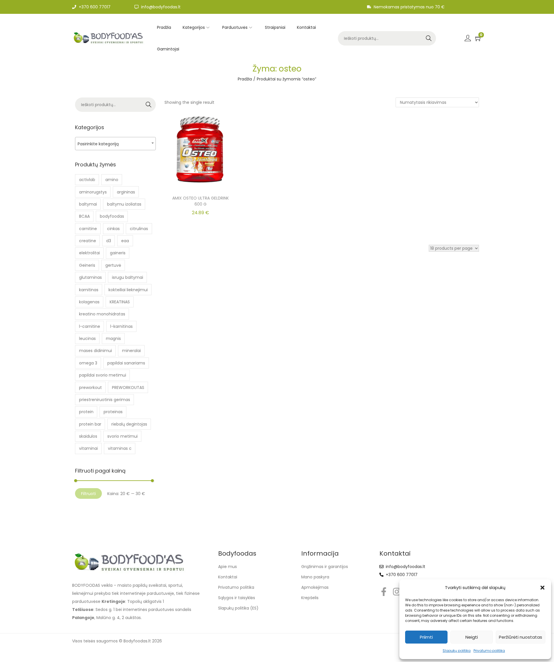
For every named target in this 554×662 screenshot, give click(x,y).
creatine (87, 241)
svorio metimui (122, 436)
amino (111, 180)
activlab (87, 180)
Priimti (426, 637)
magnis (113, 338)
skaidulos (88, 436)
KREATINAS (120, 302)
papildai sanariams (126, 363)
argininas (126, 192)
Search (429, 38)
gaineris (118, 253)
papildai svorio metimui (102, 375)
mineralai (131, 350)
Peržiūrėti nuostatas (520, 637)
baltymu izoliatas (124, 204)
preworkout (90, 387)
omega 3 (88, 363)
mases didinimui (95, 350)
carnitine (88, 229)
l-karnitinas (121, 326)
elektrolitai (89, 253)
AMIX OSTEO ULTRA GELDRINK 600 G (200, 201)
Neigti (471, 637)
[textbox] (115, 143)
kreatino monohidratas (102, 314)
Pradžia (245, 79)
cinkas (113, 229)
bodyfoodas (112, 216)
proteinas (113, 412)
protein (86, 412)
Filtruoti (88, 494)
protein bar (90, 424)
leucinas (87, 338)
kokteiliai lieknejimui (128, 290)
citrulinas (139, 229)
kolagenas (89, 302)
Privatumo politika (489, 650)
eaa (125, 241)
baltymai (88, 204)
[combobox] (115, 143)
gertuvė (113, 265)
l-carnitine (89, 326)
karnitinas (88, 290)
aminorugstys (93, 192)
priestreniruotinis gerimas (104, 400)
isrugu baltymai (127, 277)
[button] (542, 587)
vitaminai (88, 448)
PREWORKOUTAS (128, 387)
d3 (108, 241)
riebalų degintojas (129, 424)
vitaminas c (120, 448)
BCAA (84, 216)
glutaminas (90, 277)
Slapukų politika (457, 650)
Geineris (87, 265)
